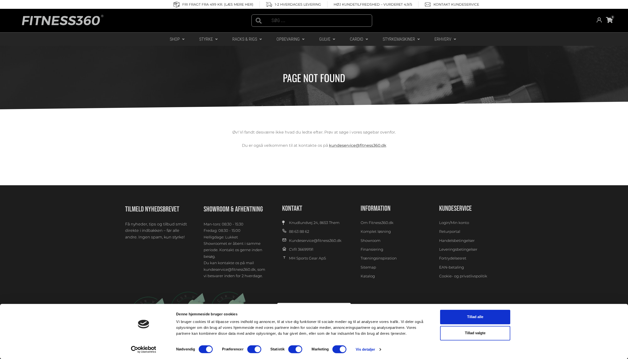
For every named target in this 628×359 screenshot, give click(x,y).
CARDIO (356, 39)
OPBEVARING (288, 39)
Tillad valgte (475, 333)
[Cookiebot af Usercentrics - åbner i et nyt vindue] (143, 349)
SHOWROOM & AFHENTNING (233, 209)
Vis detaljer (365, 349)
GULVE (324, 39)
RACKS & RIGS (244, 39)
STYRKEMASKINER (399, 39)
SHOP (175, 39)
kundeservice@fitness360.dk (357, 145)
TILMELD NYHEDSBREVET (152, 209)
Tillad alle (475, 317)
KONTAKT (292, 208)
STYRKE (206, 39)
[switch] (254, 349)
